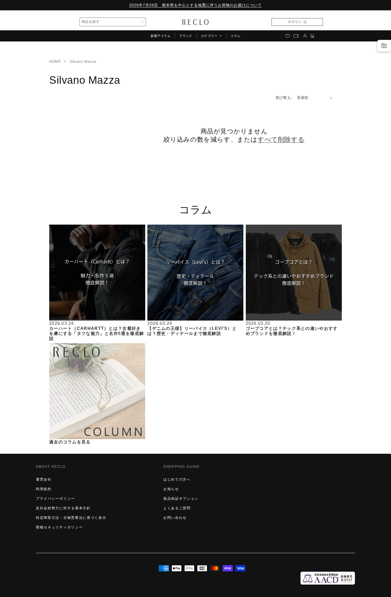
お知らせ (171, 489)
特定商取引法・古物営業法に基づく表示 (71, 518)
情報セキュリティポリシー (59, 527)
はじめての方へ (177, 479)
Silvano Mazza (83, 61)
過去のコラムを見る (70, 441)
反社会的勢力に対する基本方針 (63, 508)
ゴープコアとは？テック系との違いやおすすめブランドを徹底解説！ (292, 330)
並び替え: (284, 97)
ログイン (294, 22)
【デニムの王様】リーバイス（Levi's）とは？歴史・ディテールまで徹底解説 (192, 330)
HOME (55, 61)
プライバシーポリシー (55, 499)
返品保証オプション (180, 499)
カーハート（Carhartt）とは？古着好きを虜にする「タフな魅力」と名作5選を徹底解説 (96, 333)
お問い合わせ (175, 518)
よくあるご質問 (177, 508)
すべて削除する (281, 139)
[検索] (142, 22)
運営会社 (44, 479)
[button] (211, 35)
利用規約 (44, 489)
